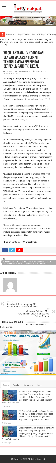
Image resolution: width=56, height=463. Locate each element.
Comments (28, 385)
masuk (38, 324)
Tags (39, 385)
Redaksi (9, 71)
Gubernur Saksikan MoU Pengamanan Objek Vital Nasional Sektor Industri (33, 312)
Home (3, 39)
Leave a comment (13, 73)
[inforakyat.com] (28, 7)
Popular (16, 385)
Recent (6, 385)
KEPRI (45, 71)
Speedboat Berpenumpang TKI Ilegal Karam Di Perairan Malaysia (22, 304)
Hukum (11, 39)
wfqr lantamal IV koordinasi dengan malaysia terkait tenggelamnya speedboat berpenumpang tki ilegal (27, 263)
